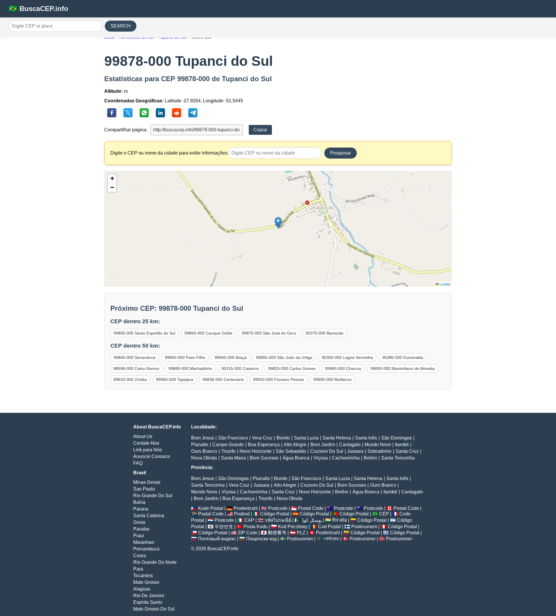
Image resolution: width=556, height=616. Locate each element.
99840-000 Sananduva (135, 357)
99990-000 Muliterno (332, 379)
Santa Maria (233, 457)
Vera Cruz (262, 437)
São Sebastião (291, 451)
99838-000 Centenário (223, 379)
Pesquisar (340, 152)
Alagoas (141, 588)
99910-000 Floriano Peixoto (278, 379)
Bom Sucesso (264, 457)
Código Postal (274, 513)
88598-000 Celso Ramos (136, 368)
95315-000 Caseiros (240, 368)
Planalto (199, 444)
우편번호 (224, 526)
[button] (278, 223)
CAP (249, 520)
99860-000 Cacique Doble (208, 333)
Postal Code (310, 508)
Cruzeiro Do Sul (326, 451)
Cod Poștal (329, 526)
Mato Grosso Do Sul (154, 608)
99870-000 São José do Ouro (269, 333)
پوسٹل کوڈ (312, 520)
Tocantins (143, 575)
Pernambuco (146, 548)
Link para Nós (147, 449)
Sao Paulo (144, 488)
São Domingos (396, 437)
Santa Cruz (407, 451)
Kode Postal (210, 508)
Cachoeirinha (346, 457)
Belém (370, 457)
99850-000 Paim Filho (185, 357)
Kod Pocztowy (293, 526)
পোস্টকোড (331, 538)
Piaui (138, 535)
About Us (142, 436)
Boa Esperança (264, 444)
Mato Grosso (146, 582)
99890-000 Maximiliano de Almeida (402, 368)
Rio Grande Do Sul (152, 495)
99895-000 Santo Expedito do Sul (144, 333)
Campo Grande (228, 444)
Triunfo (228, 451)
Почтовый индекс (217, 538)
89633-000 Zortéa (130, 379)
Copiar (260, 129)
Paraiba (141, 528)
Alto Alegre (295, 444)
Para (138, 568)
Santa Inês (366, 437)
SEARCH (121, 25)
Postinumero (364, 526)
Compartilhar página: (125, 129)
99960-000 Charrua (343, 368)
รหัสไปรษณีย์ (278, 520)
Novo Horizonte (255, 451)
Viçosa (321, 457)
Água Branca (296, 457)
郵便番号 (277, 532)
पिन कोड (339, 520)
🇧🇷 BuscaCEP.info (38, 8)
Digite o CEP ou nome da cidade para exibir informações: (169, 152)
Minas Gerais (146, 482)
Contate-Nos (146, 443)
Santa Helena (337, 437)
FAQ (137, 463)
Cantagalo (350, 444)
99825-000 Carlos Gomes (292, 368)
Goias (139, 522)
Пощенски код (261, 538)
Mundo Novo (378, 444)
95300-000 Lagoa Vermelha (347, 357)
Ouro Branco (204, 451)
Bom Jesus (202, 437)
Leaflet (444, 283)
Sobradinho (379, 451)
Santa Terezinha (398, 457)
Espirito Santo (147, 602)
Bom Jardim (322, 444)
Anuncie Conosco (151, 456)
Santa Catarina (148, 515)
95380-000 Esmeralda (402, 357)
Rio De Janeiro (148, 595)
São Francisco (233, 437)
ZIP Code (247, 532)
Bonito (283, 437)
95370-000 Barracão (324, 333)
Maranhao (143, 542)
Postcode (278, 508)
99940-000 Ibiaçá (231, 357)
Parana (140, 508)
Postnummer (300, 538)
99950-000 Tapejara (174, 379)
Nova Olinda (204, 457)
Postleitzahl (246, 508)
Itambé (402, 444)
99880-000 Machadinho (190, 368)
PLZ (301, 532)
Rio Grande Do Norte (155, 562)
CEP (384, 513)
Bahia (139, 502)
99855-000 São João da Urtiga (284, 357)
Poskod (242, 513)
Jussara (355, 451)
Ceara (139, 555)
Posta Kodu (256, 526)
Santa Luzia (306, 437)
